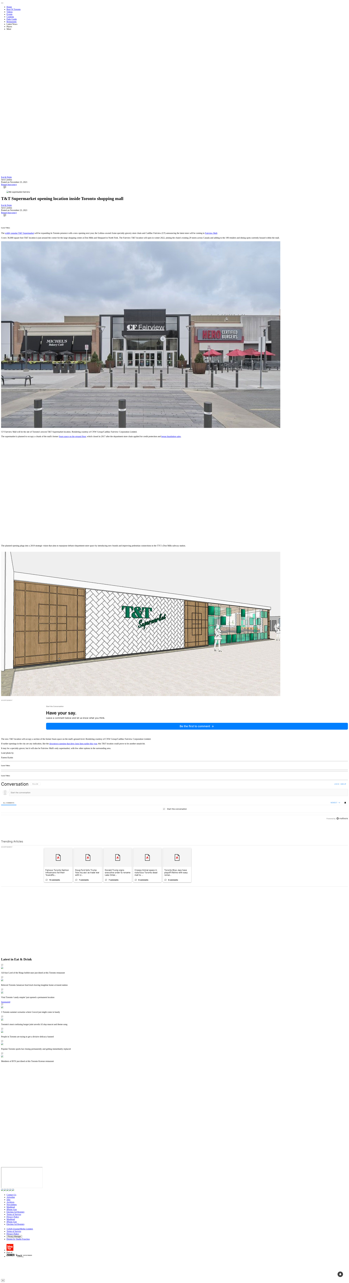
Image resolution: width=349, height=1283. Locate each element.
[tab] (8, 802)
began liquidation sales (171, 436)
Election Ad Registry (16, 1212)
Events (9, 14)
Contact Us (11, 1195)
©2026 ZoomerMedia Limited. (20, 1229)
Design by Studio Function (18, 1239)
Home (9, 7)
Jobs (8, 1199)
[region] (174, 807)
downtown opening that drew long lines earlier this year (73, 743)
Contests (10, 17)
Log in (336, 784)
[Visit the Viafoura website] (342, 831)
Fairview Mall (211, 233)
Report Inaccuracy (9, 184)
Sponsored (5, 1002)
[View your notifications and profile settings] (345, 802)
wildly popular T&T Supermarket (19, 233)
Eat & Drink (6, 177)
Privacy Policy (13, 1217)
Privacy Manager (14, 1236)
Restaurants (11, 21)
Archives (10, 1202)
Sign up (343, 784)
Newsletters (12, 1204)
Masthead (11, 1207)
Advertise (11, 1197)
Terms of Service (14, 1214)
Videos (10, 12)
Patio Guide (12, 19)
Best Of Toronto (14, 9)
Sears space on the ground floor (72, 436)
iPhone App (12, 1209)
